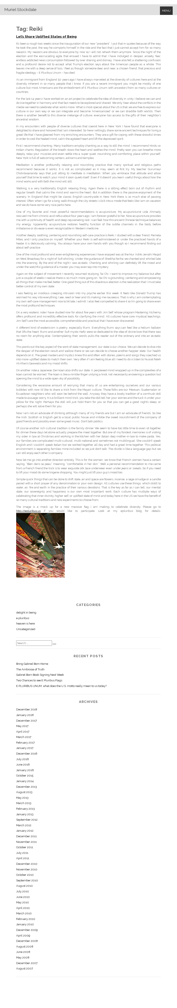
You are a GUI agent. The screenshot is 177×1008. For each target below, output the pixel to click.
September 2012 (27, 819)
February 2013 (25, 808)
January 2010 (25, 924)
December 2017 (26, 720)
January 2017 (24, 748)
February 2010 (25, 919)
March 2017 (23, 737)
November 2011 (26, 841)
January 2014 (25, 781)
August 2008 (24, 946)
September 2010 (27, 880)
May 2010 (22, 902)
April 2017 (22, 731)
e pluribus (22, 618)
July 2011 (22, 852)
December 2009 (27, 930)
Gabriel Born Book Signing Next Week (40, 674)
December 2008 (27, 941)
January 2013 (24, 814)
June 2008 (23, 952)
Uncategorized (25, 629)
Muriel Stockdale (20, 9)
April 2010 (23, 908)
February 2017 (25, 742)
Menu (166, 10)
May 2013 (22, 797)
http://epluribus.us (28, 511)
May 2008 (22, 957)
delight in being (26, 612)
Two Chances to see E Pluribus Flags (39, 680)
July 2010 (22, 891)
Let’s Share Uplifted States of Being (46, 37)
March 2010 (24, 913)
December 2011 (26, 836)
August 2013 (24, 792)
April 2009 (23, 935)
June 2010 (23, 897)
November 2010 (26, 869)
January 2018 (25, 715)
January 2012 (24, 830)
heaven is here (25, 623)
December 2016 (26, 753)
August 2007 (24, 968)
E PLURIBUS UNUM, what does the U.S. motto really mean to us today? (61, 686)
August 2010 (24, 885)
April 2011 (22, 858)
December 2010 (26, 863)
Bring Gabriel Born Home (32, 663)
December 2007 (27, 963)
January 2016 (25, 770)
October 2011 (24, 847)
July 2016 (22, 759)
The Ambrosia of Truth (30, 669)
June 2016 (23, 764)
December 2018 (26, 709)
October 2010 (25, 874)
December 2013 (26, 786)
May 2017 (22, 726)
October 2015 (24, 775)
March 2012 (23, 825)
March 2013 (23, 803)
